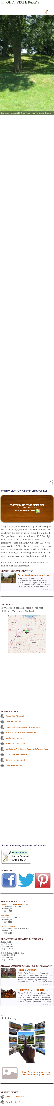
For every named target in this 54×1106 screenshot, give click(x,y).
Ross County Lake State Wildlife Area (21, 732)
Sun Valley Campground (10, 915)
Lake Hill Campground (10, 926)
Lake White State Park (15, 765)
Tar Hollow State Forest (15, 760)
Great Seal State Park (14, 721)
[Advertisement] (27, 815)
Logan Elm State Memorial (16, 754)
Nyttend (23, 113)
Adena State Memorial (15, 716)
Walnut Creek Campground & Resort (15, 904)
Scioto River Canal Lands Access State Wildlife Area (27, 749)
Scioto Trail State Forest (15, 743)
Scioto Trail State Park (14, 738)
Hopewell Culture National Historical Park (23, 727)
